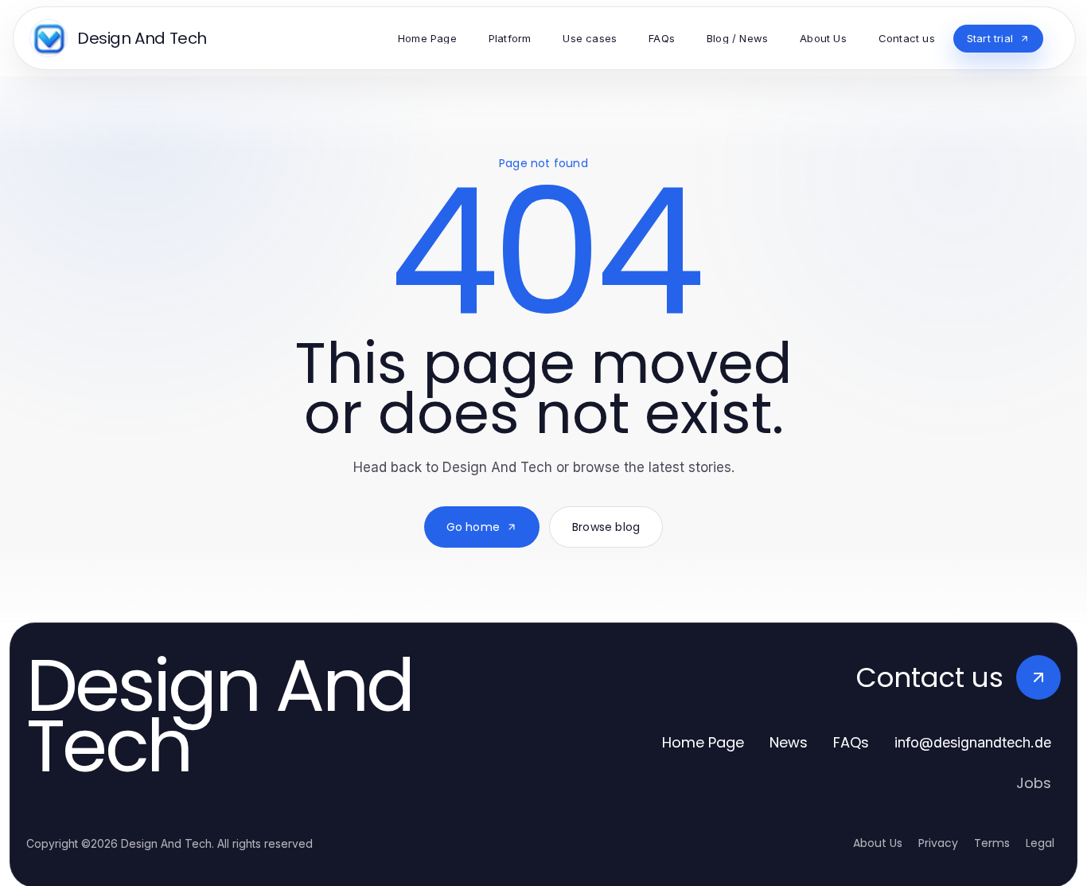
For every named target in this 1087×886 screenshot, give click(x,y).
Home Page (703, 742)
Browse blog (606, 527)
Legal (1040, 843)
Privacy (938, 843)
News (788, 742)
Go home (473, 527)
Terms (992, 843)
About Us (877, 843)
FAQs (851, 742)
